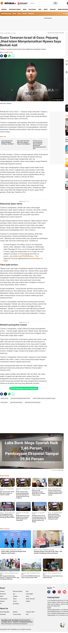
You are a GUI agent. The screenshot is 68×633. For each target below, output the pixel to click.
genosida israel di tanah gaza (32, 402)
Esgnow (2, 601)
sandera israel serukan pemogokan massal (44, 398)
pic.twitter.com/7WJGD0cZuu (21, 256)
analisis (53, 9)
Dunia (13, 33)
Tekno (14, 598)
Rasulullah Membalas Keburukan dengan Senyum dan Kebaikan (23, 142)
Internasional (3, 598)
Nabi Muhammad (6, 13)
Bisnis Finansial (30, 598)
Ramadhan (16, 603)
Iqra (14, 594)
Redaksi (15, 612)
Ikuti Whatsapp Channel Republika (25, 388)
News (1, 596)
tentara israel (4, 402)
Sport (27, 596)
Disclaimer (3, 614)
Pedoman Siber (30, 612)
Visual (14, 601)
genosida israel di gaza (16, 402)
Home (1, 33)
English (28, 601)
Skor (27, 591)
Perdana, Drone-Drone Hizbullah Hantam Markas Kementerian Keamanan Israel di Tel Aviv (39, 144)
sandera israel (4, 398)
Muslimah (31, 13)
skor (24, 9)
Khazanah (3, 594)
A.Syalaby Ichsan (8, 52)
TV (1, 603)
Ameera (2, 591)
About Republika (4, 612)
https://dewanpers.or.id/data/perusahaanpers (14, 623)
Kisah (14, 13)
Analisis (15, 596)
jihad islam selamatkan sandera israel (20, 398)
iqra (39, 9)
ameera (4, 9)
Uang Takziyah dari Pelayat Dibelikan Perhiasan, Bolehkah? (7, 142)
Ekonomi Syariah (15, 9)
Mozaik (24, 13)
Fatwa (19, 13)
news (45, 9)
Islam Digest (8, 33)
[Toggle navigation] (2, 3)
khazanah (32, 9)
